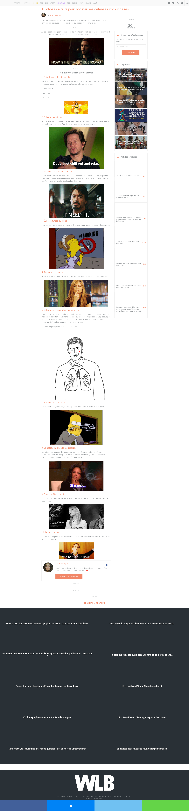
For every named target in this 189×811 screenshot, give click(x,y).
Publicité (77, 796)
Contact (127, 796)
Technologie (72, 3)
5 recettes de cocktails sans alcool (128, 176)
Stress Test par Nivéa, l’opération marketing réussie (128, 286)
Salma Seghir (55, 15)
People (35, 3)
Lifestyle (61, 3)
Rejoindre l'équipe (65, 796)
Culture (27, 3)
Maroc (88, 3)
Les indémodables (94, 603)
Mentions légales (115, 796)
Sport (52, 3)
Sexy (81, 3)
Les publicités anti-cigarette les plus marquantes (127, 197)
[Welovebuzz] (6, 3)
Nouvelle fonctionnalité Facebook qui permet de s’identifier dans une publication (129, 219)
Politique (44, 3)
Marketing (17, 3)
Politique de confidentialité (95, 796)
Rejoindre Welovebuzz (69, 576)
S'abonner (131, 53)
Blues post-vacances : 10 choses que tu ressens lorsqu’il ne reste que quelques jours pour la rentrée (128, 309)
